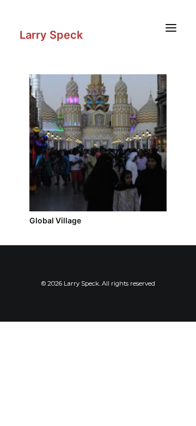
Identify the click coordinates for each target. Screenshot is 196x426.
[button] (171, 27)
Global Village (55, 220)
